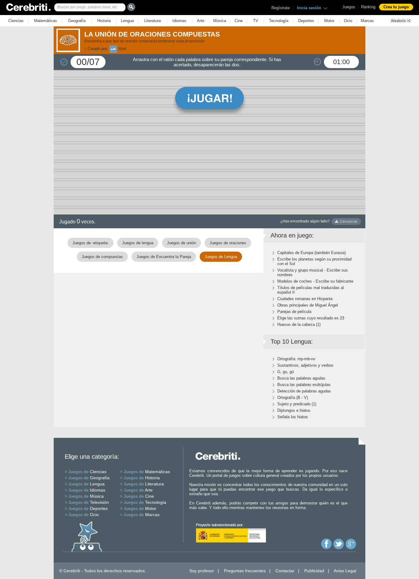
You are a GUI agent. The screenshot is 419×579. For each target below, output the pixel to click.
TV (255, 20)
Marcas (367, 20)
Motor (329, 20)
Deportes (306, 20)
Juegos (348, 7)
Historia (104, 20)
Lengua (127, 20)
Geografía (77, 20)
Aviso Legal (345, 570)
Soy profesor (201, 570)
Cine (239, 20)
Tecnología (278, 20)
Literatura (152, 20)
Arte (200, 20)
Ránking (368, 7)
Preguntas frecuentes (245, 570)
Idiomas (179, 20)
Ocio (348, 20)
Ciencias (16, 20)
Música (219, 20)
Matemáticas (45, 20)
